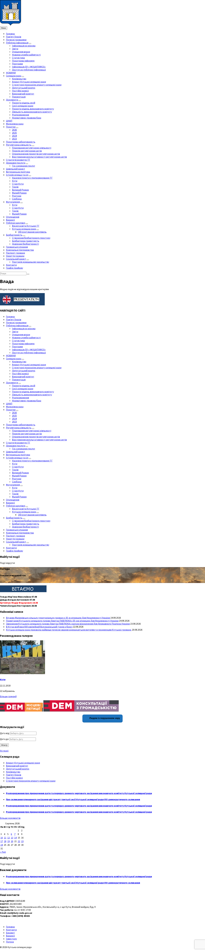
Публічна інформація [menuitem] (17, 42)
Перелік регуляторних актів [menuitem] (27, 150)
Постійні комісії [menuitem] (20, 90)
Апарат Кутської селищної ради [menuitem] (29, 81)
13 (12, 837)
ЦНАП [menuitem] (9, 120)
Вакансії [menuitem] (10, 219)
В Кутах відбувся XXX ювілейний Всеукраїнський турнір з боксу (39, 626)
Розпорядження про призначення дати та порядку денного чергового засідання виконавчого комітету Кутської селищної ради (79, 793)
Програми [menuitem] (17, 63)
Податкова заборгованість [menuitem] (20, 141)
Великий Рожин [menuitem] (20, 189)
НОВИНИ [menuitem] (11, 72)
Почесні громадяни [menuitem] (16, 39)
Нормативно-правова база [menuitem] (26, 117)
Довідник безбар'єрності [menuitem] (25, 243)
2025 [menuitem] (14, 132)
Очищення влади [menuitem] (21, 51)
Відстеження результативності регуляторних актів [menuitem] (39, 156)
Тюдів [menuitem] (15, 186)
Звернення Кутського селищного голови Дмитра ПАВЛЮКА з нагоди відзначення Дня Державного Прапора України (68, 623)
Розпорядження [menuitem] (20, 114)
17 (1, 841)
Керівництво (13, 771)
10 (1, 837)
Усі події (4, 750)
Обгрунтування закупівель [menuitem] (32, 231)
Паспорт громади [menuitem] (15, 252)
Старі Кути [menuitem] (18, 183)
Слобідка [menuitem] (17, 198)
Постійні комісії (14, 777)
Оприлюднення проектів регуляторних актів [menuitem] (36, 153)
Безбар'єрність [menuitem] (14, 234)
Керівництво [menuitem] (19, 78)
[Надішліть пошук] (28, 274)
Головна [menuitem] (10, 33)
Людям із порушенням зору (104, 718)
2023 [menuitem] (14, 138)
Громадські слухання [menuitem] (17, 246)
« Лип (3, 851)
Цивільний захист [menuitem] (15, 168)
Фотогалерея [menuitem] (13, 201)
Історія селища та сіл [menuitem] (17, 174)
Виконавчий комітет (17, 765)
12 (8, 837)
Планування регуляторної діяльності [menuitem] (31, 147)
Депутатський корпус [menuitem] (23, 87)
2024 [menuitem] (14, 135)
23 (22, 841)
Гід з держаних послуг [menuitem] (23, 165)
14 (15, 837)
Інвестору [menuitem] (11, 938)
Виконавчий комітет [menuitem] (23, 93)
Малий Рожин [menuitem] (19, 192)
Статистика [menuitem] (18, 57)
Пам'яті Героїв (13, 774)
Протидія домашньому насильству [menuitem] (30, 261)
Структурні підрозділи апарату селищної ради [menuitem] (36, 84)
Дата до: (4, 739)
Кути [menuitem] (14, 180)
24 (1, 844)
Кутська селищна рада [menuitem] (24, 228)
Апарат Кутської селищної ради (23, 762)
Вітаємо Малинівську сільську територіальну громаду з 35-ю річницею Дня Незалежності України (58, 617)
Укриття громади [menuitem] (15, 255)
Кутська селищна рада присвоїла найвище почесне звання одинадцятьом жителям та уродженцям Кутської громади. (68, 629)
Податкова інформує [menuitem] (23, 60)
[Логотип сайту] (10, 24)
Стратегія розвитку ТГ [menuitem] (18, 159)
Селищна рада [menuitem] (13, 75)
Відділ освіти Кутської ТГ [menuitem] (25, 225)
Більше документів (10, 817)
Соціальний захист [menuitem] (16, 258)
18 (5, 841)
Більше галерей (8, 696)
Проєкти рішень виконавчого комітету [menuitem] (33, 108)
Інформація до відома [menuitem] (23, 45)
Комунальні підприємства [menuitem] (20, 249)
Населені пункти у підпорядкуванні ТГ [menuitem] (32, 177)
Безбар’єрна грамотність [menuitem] (25, 240)
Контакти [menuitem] (11, 264)
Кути (2, 679)
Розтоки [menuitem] (16, 195)
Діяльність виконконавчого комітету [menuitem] (32, 111)
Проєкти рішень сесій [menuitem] (23, 102)
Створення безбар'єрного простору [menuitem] (31, 237)
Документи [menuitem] (12, 99)
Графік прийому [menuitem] (14, 267)
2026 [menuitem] (14, 129)
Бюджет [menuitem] (10, 932)
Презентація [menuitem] (19, 96)
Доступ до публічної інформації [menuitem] (29, 69)
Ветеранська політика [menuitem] (18, 171)
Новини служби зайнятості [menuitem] (26, 54)
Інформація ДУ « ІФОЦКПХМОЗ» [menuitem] (29, 66)
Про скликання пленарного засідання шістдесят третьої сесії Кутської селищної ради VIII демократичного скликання (73, 799)
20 (12, 841)
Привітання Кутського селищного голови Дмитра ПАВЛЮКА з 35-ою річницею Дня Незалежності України (62, 620)
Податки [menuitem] (10, 126)
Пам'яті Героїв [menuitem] (13, 36)
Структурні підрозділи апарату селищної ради (30, 780)
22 (19, 841)
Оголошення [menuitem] (12, 216)
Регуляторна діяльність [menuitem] (18, 144)
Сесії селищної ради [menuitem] (22, 105)
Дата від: (5, 733)
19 (8, 841)
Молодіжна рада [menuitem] (14, 123)
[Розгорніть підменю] (30, 43)
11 (5, 837)
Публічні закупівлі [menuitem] (15, 222)
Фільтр (4, 745)
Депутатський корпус (17, 768)
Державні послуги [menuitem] (15, 162)
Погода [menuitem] (10, 941)
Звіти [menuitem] (15, 48)
